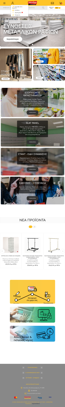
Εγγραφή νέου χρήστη (17, 7)
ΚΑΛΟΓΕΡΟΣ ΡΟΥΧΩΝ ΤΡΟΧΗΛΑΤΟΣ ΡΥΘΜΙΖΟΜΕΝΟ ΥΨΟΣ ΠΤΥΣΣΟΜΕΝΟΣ (32, 257)
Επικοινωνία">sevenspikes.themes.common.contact (52, 3)
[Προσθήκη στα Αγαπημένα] (13, 262)
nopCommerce (36, 403)
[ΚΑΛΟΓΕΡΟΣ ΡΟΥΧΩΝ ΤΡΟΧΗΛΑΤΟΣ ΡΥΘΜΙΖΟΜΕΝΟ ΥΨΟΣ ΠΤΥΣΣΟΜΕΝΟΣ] (32, 245)
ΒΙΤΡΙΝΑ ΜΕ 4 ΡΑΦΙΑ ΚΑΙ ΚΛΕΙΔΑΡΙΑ (10, 255)
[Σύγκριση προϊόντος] (10, 262)
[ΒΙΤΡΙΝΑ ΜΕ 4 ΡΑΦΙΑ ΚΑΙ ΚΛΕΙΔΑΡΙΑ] (11, 245)
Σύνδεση (17, 10)
